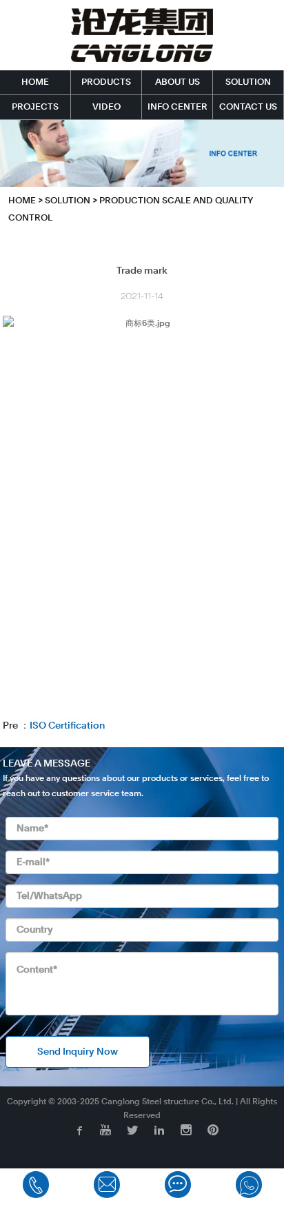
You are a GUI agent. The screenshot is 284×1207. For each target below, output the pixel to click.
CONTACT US (248, 107)
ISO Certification (67, 726)
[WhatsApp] (249, 1184)
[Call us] (36, 1184)
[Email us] (107, 1184)
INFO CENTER (177, 107)
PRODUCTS (106, 82)
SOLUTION (248, 82)
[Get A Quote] (178, 1184)
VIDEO (106, 107)
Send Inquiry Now (77, 1052)
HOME (35, 82)
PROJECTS (35, 107)
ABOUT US (177, 82)
